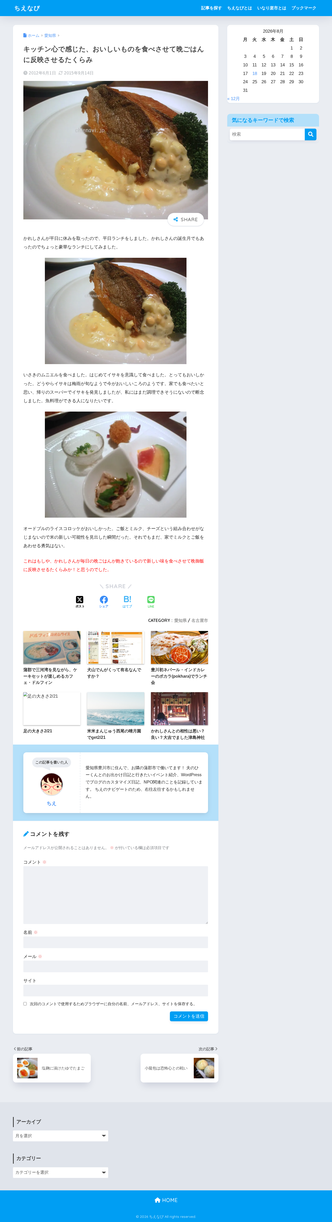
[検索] (310, 134)
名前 (30, 932)
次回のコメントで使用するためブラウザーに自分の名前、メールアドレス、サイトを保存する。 (113, 1004)
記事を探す (211, 8)
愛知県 (180, 620)
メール (32, 956)
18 (254, 73)
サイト (30, 980)
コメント (35, 862)
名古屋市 (199, 620)
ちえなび (27, 8)
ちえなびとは (239, 8)
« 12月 (233, 98)
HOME (169, 1200)
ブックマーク (304, 8)
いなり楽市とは (271, 8)
